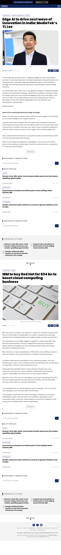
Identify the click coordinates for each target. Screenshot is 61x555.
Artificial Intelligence (18, 15)
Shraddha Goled (7, 183)
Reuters (4, 325)
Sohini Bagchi (6, 198)
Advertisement (31, 528)
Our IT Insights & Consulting (23, 2)
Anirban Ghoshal (7, 70)
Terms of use (54, 528)
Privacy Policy (47, 528)
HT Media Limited (52, 535)
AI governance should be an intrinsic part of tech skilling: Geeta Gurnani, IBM (27, 191)
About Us (19, 528)
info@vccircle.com (44, 536)
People (27, 15)
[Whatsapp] (57, 70)
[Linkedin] (54, 70)
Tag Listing (32, 530)
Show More (30, 151)
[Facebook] (49, 70)
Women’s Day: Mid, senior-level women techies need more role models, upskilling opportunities (30, 177)
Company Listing (41, 530)
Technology (6, 15)
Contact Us (39, 528)
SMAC (13, 270)
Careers (25, 528)
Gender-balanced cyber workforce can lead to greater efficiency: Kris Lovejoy (30, 206)
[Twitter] (52, 70)
